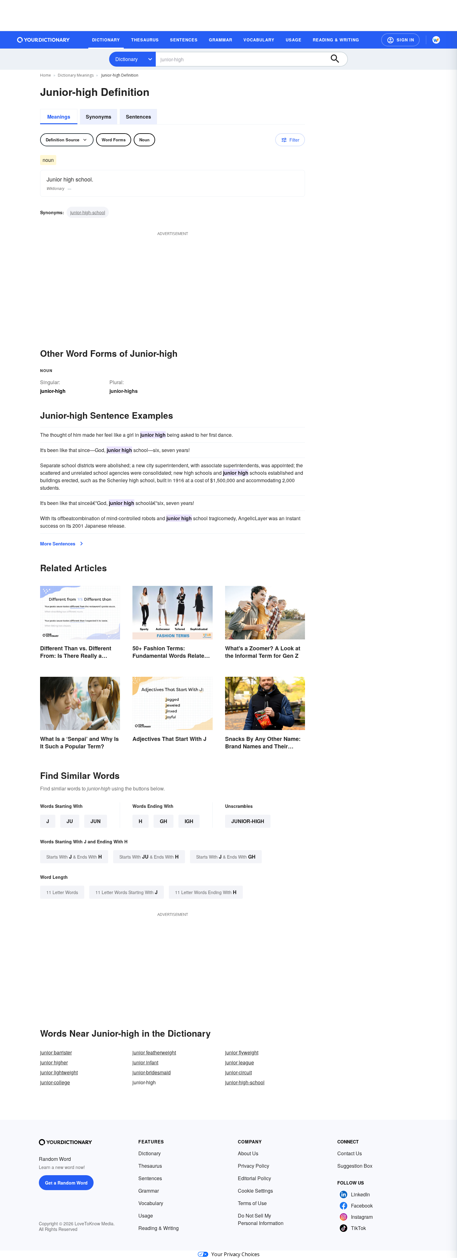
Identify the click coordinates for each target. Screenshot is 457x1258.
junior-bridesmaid (151, 1072)
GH (163, 821)
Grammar (148, 1190)
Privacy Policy (253, 1165)
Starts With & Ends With (74, 856)
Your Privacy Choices (235, 1254)
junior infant (145, 1062)
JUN (95, 821)
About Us (248, 1153)
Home (45, 75)
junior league (239, 1062)
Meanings (58, 116)
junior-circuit (238, 1072)
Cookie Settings (255, 1190)
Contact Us (349, 1153)
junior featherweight (154, 1052)
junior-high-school (87, 212)
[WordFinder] (436, 40)
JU (70, 821)
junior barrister (56, 1052)
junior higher (54, 1062)
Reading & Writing (158, 1228)
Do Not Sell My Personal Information (261, 1219)
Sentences (138, 116)
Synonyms (98, 116)
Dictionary (126, 59)
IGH (189, 821)
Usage (145, 1215)
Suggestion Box (354, 1165)
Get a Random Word (66, 1183)
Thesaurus (150, 1165)
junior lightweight (59, 1072)
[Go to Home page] (43, 40)
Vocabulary (150, 1203)
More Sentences (57, 543)
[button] (400, 39)
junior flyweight (241, 1052)
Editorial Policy (254, 1178)
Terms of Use (252, 1203)
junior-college (55, 1082)
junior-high (247, 821)
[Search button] (338, 59)
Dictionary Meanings (76, 75)
